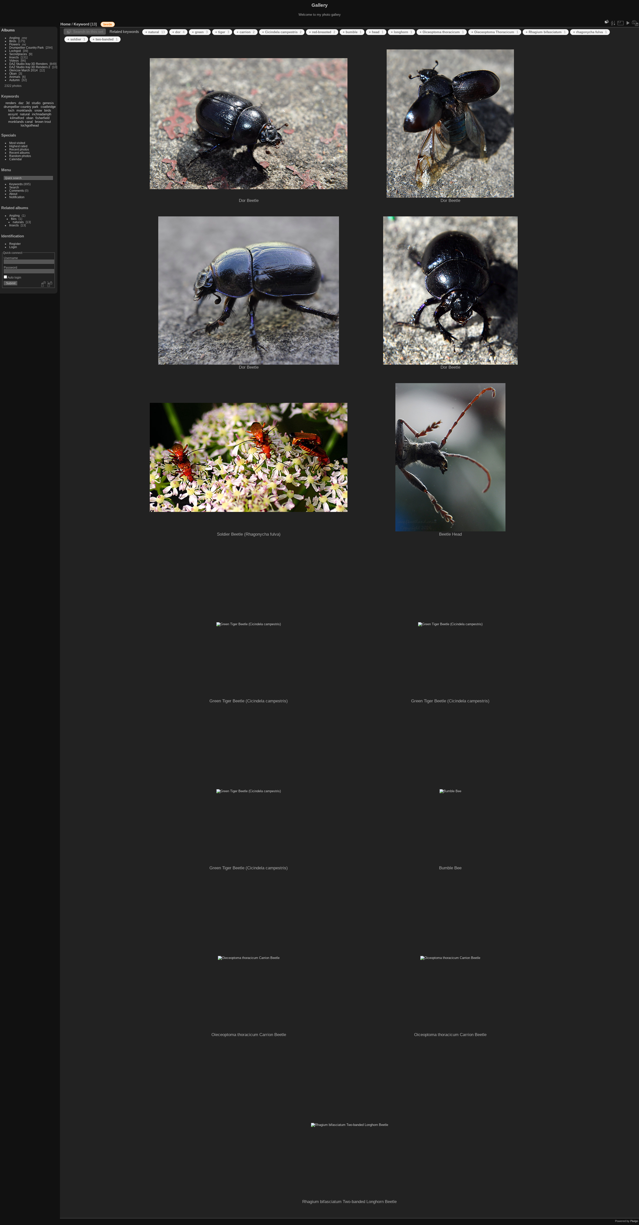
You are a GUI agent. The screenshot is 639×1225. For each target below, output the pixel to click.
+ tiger (222, 32)
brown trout (43, 122)
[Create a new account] (43, 284)
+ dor (178, 32)
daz (21, 103)
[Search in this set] (606, 21)
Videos (14, 60)
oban (29, 118)
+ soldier (76, 39)
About (13, 193)
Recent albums (19, 152)
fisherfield (42, 118)
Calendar (15, 159)
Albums (8, 30)
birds (47, 110)
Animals (14, 76)
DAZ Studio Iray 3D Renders (28, 63)
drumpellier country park (21, 107)
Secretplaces (18, 54)
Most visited (17, 143)
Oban (13, 73)
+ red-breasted (322, 32)
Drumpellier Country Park (26, 47)
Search (14, 187)
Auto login (14, 277)
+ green (200, 32)
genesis (48, 103)
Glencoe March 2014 (23, 70)
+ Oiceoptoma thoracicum (442, 32)
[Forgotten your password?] (49, 284)
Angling (14, 37)
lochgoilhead (30, 125)
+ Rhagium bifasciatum (546, 32)
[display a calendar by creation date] (635, 23)
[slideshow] (628, 23)
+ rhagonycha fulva (590, 32)
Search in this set (88, 31)
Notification (16, 197)
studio (36, 103)
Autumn (14, 80)
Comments (16, 190)
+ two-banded (105, 39)
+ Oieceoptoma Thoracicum (494, 32)
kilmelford (17, 118)
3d (27, 103)
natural (25, 114)
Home (65, 24)
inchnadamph (41, 114)
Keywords (16, 184)
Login (13, 247)
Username (11, 258)
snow (38, 110)
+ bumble (352, 32)
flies (13, 218)
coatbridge (48, 107)
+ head (376, 32)
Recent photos (19, 149)
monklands (24, 110)
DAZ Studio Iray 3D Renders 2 (29, 67)
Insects (14, 57)
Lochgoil (15, 50)
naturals (18, 222)
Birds (12, 41)
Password (10, 267)
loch (11, 110)
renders (10, 103)
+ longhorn (401, 32)
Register (15, 243)
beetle (107, 24)
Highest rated (18, 146)
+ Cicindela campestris (282, 32)
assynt (13, 114)
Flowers (14, 44)
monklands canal (20, 122)
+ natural (155, 32)
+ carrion (246, 32)
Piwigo (634, 1221)
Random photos (20, 155)
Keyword (81, 24)
